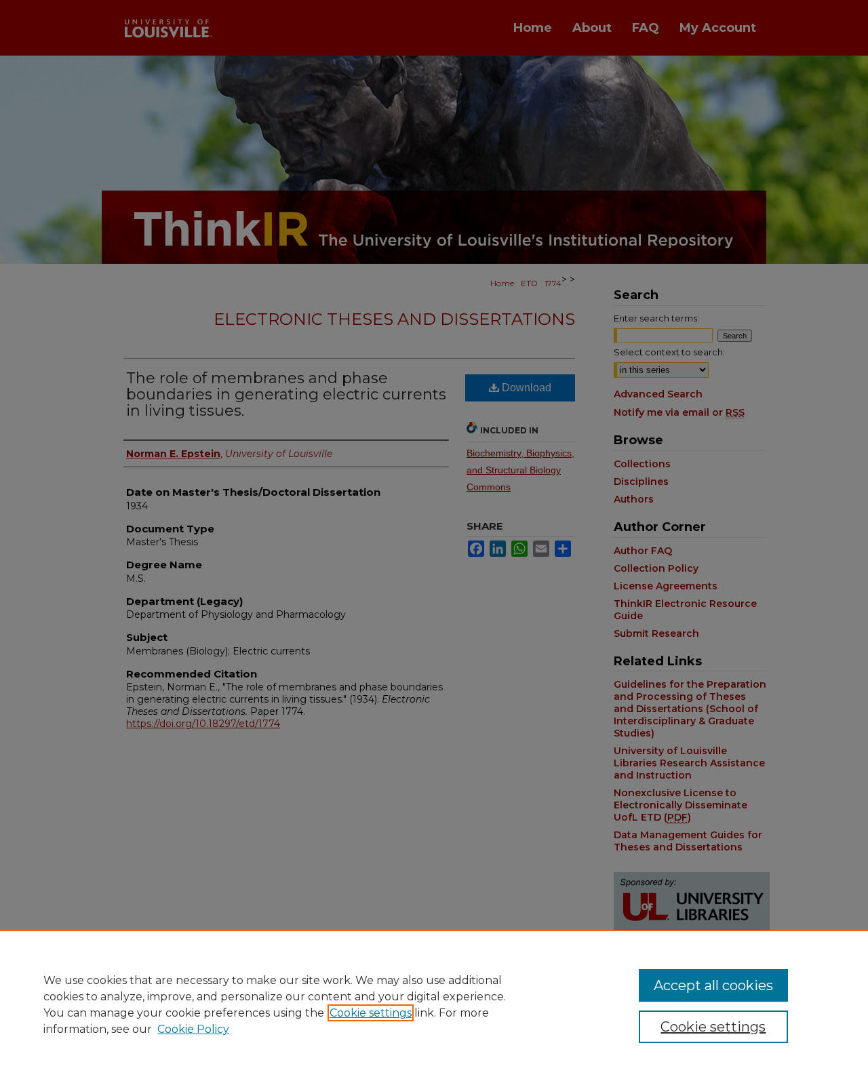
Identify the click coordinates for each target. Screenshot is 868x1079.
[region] (434, 1004)
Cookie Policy (193, 1029)
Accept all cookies (713, 985)
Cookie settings (371, 1012)
